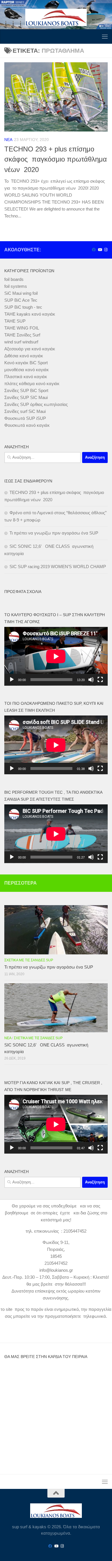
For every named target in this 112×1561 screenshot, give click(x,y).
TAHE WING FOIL (21, 327)
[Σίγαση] (91, 679)
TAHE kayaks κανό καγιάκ (29, 314)
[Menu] (105, 36)
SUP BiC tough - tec (23, 307)
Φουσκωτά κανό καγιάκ (27, 425)
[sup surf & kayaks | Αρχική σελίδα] (56, 17)
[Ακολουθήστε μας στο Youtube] (100, 250)
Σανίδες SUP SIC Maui (26, 397)
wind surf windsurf (21, 341)
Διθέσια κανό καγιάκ (23, 355)
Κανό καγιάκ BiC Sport (26, 362)
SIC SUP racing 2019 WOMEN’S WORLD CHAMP (57, 566)
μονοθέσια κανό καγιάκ (26, 369)
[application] (56, 656)
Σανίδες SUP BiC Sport (26, 390)
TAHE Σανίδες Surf (22, 334)
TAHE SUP (15, 321)
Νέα (8, 139)
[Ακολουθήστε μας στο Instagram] (106, 250)
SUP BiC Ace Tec (20, 300)
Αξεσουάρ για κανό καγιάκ (29, 348)
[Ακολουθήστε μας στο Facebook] (94, 250)
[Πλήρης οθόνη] (100, 679)
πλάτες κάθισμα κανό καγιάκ (31, 383)
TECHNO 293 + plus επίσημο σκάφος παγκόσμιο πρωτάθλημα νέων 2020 (55, 159)
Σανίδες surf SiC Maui (25, 411)
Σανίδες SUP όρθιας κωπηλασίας (36, 404)
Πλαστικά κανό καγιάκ (25, 376)
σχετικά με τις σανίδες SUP (28, 960)
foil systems (15, 286)
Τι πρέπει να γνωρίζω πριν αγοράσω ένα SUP (53, 532)
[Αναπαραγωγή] (12, 679)
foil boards (14, 279)
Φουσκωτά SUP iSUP (25, 418)
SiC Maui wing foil (21, 293)
